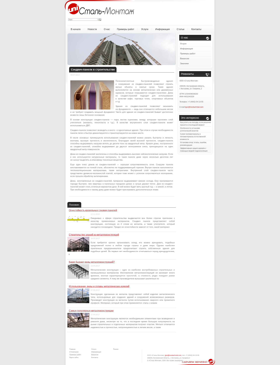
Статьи (180, 29)
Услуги (144, 29)
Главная (72, 349)
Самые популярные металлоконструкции (91, 310)
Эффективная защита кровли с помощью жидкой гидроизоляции (194, 149)
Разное (115, 349)
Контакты (196, 29)
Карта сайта (73, 357)
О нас (107, 29)
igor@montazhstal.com (194, 107)
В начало (76, 29)
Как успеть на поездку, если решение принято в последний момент (195, 123)
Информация (162, 29)
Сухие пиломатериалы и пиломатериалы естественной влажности (193, 136)
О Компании (73, 352)
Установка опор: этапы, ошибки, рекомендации (193, 143)
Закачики (184, 63)
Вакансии (184, 58)
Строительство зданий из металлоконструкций (94, 234)
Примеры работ (125, 29)
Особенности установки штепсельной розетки (190, 129)
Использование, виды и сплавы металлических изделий (99, 286)
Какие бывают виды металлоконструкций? (92, 262)
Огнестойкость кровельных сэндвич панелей (93, 210)
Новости (92, 29)
